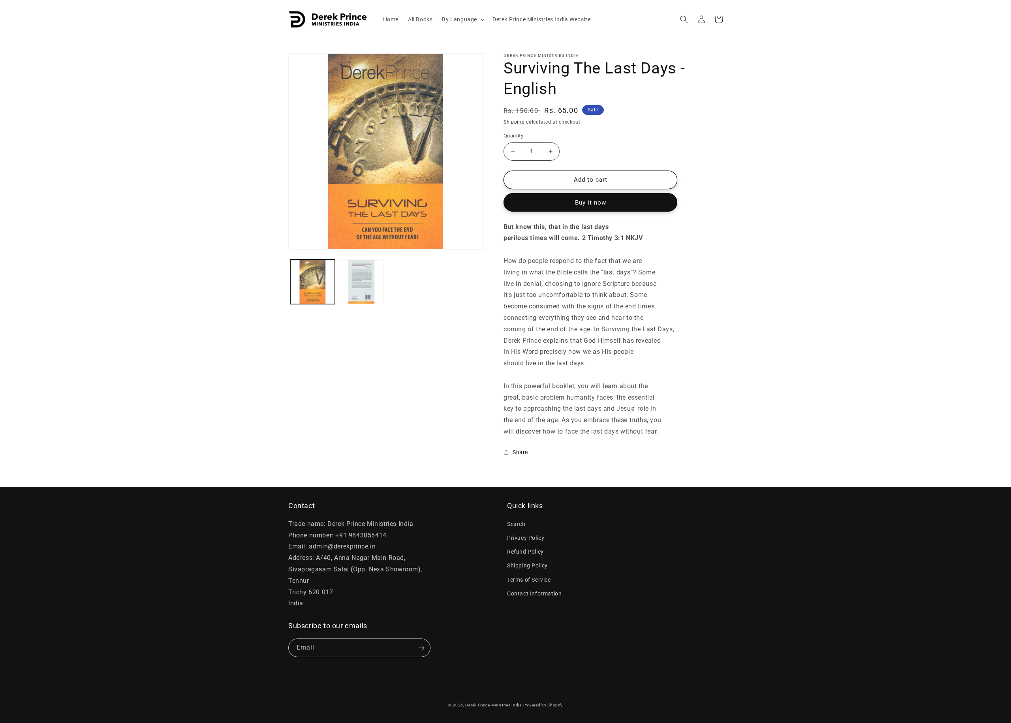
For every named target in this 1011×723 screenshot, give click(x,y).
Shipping (514, 122)
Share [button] (520, 452)
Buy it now (590, 202)
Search (516, 524)
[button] (462, 19)
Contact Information (534, 593)
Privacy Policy (525, 538)
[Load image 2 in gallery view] (361, 281)
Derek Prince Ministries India (493, 705)
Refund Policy (525, 551)
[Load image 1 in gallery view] (312, 281)
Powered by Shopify (543, 705)
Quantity (513, 136)
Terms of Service (529, 580)
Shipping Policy (527, 565)
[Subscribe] (421, 647)
